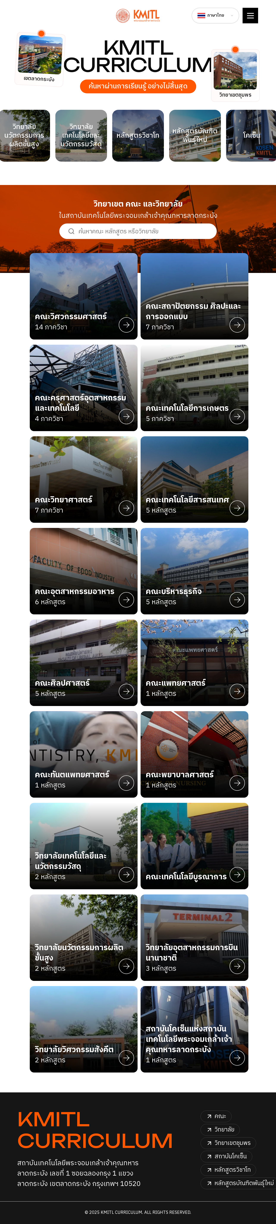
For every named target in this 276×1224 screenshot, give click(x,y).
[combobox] (215, 15)
